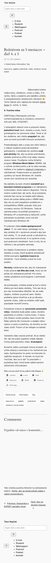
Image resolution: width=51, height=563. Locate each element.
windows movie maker (15, 405)
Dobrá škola (10, 64)
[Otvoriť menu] (6, 27)
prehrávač (23, 69)
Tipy (28, 64)
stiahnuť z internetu (35, 169)
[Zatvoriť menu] (12, 15)
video (30, 69)
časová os (8, 69)
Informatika (20, 64)
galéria (16, 69)
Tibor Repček (9, 3)
